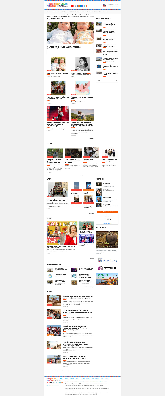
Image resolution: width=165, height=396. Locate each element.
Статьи (49, 143)
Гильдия (107, 11)
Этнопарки (77, 14)
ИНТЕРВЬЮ (77, 378)
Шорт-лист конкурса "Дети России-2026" (76, 205)
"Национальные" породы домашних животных (82, 97)
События (49, 120)
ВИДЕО (102, 378)
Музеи (49, 196)
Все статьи (91, 138)
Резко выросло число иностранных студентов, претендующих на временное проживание (77, 312)
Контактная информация (74, 381)
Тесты (49, 70)
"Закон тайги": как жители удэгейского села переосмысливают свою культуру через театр (55, 162)
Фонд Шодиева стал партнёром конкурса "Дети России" (61, 270)
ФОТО (93, 378)
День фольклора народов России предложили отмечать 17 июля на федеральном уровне (75, 328)
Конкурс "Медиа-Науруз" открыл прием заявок (60, 275)
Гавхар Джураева (107, 197)
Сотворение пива (100, 248)
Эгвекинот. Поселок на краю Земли (76, 192)
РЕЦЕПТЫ (97, 378)
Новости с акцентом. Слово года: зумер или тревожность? (61, 247)
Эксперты (100, 179)
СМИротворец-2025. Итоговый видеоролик (86, 244)
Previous (45, 33)
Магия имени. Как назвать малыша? (64, 47)
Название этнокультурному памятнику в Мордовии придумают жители (109, 39)
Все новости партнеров (89, 287)
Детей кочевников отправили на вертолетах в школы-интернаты (74, 357)
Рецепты (99, 227)
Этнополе (74, 70)
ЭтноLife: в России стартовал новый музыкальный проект (86, 269)
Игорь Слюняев (106, 204)
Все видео (92, 258)
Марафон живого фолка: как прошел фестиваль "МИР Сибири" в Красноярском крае (58, 124)
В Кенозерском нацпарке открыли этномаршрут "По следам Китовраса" (109, 24)
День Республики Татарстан (107, 211)
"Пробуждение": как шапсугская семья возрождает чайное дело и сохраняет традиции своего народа (82, 124)
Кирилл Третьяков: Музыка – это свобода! (110, 160)
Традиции (88, 202)
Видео (49, 218)
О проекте (67, 381)
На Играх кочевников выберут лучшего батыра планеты (110, 45)
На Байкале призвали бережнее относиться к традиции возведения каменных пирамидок (75, 344)
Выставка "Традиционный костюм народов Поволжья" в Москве (57, 199)
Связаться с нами (114, 5)
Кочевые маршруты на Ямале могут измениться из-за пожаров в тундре (110, 73)
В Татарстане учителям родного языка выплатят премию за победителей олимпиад (110, 60)
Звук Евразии (88, 14)
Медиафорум (72, 14)
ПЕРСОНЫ (88, 378)
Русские (104, 227)
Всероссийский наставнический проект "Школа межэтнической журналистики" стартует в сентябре (110, 52)
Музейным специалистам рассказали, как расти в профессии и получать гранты (78, 297)
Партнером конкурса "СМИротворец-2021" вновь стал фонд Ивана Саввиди (85, 276)
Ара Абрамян (106, 189)
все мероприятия (107, 223)
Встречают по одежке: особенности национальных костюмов (58, 97)
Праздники (50, 335)
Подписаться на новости (53, 385)
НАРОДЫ (66, 378)
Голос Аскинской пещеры (79, 73)
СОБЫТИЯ (83, 378)
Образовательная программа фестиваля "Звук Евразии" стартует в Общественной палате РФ (109, 32)
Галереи (49, 179)
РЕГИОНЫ (72, 378)
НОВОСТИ (106, 378)
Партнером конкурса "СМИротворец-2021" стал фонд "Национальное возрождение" (61, 282)
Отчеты (105, 381)
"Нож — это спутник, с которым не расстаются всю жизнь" (72, 161)
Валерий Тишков (106, 183)
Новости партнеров (54, 264)
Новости (50, 292)
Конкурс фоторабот (65, 14)
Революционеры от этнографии (89, 160)
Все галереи (91, 213)
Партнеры (101, 381)
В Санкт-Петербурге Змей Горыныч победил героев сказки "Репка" (110, 66)
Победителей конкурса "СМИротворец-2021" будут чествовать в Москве (85, 282)
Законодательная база (84, 381)
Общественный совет (94, 381)
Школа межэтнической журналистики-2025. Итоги (85, 232)
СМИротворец (57, 14)
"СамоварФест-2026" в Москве (88, 192)
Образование (83, 14)
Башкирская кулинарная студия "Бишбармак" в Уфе (87, 206)
